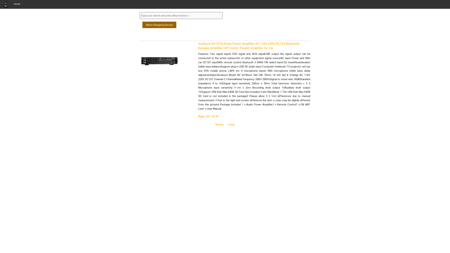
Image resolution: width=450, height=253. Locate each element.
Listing (231, 124)
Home (17, 4)
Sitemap (219, 124)
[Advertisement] (168, 36)
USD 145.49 (208, 116)
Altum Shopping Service (159, 25)
